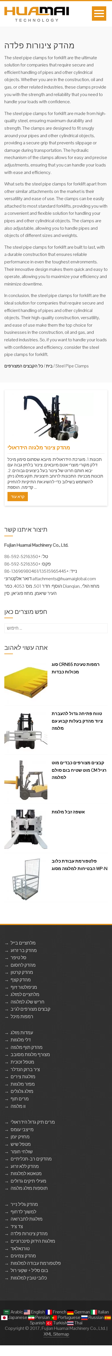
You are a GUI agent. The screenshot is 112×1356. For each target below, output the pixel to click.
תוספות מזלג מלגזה (29, 1188)
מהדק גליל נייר (24, 1204)
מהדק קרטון (22, 972)
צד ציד (17, 1226)
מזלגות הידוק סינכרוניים (33, 1241)
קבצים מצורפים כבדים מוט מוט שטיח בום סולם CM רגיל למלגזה (79, 770)
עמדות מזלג (22, 1033)
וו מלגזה (18, 1106)
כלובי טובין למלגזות (29, 1278)
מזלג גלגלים (22, 1091)
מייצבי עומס (22, 1130)
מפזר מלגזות (23, 1084)
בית (49, 366)
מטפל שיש (21, 1144)
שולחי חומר (22, 1152)
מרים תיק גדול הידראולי (33, 1122)
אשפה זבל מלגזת (68, 812)
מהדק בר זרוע (24, 950)
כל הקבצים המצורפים (23, 366)
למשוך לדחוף (23, 1212)
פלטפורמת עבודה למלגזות (36, 1263)
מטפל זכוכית (22, 1062)
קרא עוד (17, 496)
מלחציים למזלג (25, 994)
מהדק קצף (21, 980)
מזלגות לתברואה (27, 1219)
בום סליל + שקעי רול (29, 1270)
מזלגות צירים (23, 1077)
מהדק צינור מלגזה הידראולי (38, 447)
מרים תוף (20, 1099)
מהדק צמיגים (23, 1256)
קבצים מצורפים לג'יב (30, 1009)
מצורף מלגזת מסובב (30, 1055)
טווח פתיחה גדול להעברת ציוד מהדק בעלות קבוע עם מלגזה (77, 721)
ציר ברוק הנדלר (25, 1069)
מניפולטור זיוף (24, 987)
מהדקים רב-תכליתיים (31, 1159)
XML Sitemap (56, 1334)
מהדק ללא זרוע (25, 1166)
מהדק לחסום (23, 965)
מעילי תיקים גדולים (28, 1181)
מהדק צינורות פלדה (29, 1234)
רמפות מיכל (22, 1017)
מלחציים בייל (23, 943)
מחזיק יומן (20, 1137)
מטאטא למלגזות (26, 1174)
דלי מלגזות (21, 1040)
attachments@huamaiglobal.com (64, 579)
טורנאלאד (20, 1249)
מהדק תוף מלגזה (27, 1047)
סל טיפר (18, 958)
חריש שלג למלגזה (28, 1002)
